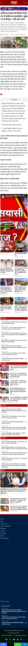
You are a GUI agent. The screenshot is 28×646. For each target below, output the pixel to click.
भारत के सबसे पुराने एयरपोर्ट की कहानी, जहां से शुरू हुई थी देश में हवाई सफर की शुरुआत (19, 367)
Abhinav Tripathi (5, 34)
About (1, 521)
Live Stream (3, 533)
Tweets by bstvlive (4, 601)
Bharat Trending (4, 538)
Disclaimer (3, 528)
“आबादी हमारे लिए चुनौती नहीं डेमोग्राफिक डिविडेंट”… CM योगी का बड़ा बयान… (6, 251)
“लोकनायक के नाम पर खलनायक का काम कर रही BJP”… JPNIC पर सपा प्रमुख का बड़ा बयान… (21, 233)
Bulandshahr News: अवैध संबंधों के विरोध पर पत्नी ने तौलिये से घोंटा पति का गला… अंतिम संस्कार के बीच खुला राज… (6, 290)
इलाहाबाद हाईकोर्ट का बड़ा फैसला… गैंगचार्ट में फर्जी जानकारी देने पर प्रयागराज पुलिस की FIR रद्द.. (20, 289)
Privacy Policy (3, 524)
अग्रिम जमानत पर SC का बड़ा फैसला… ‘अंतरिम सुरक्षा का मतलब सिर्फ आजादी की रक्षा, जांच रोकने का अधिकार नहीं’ (21, 308)
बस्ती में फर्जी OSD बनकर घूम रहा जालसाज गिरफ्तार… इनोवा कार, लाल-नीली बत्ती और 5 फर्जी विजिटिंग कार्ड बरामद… (21, 271)
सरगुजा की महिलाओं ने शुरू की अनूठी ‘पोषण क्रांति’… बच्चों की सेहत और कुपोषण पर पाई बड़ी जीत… (18, 500)
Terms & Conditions (5, 526)
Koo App (14, 99)
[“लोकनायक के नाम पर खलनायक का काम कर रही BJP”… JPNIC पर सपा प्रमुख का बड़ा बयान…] (21, 225)
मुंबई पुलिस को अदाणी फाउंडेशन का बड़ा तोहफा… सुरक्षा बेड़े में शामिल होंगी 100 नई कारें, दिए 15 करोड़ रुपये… (14, 491)
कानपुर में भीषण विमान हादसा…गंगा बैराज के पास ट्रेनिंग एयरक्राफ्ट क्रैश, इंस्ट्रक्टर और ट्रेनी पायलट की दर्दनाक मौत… (21, 252)
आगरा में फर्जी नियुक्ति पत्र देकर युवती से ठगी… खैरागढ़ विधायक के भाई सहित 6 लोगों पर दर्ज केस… (6, 270)
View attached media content (11, 125)
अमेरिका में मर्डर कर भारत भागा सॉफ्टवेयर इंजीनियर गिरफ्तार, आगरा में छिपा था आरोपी (6, 308)
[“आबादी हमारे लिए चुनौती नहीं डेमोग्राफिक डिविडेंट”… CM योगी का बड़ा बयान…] (6, 244)
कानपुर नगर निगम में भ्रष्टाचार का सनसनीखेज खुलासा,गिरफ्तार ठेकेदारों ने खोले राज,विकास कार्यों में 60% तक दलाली (6, 233)
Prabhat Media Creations (20, 635)
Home (2, 519)
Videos (2, 536)
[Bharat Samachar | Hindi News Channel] (14, 2)
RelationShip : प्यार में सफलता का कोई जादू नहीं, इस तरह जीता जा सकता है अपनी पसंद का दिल (18, 375)
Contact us (3, 531)
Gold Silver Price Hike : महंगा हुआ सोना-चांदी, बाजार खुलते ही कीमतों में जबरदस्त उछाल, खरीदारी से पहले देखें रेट (19, 508)
